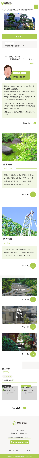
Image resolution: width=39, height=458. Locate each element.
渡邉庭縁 (19, 456)
